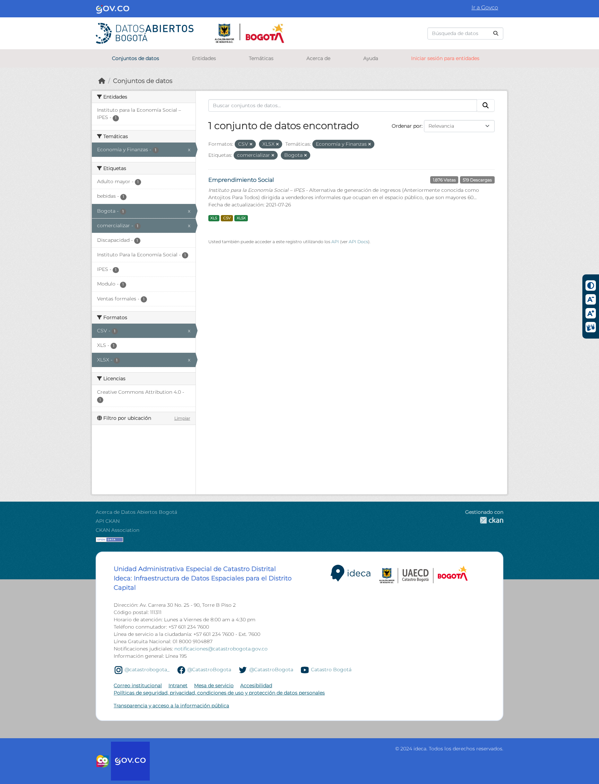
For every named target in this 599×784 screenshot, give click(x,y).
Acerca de (318, 58)
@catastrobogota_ (147, 669)
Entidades (204, 58)
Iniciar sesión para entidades (445, 58)
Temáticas (261, 58)
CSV (227, 218)
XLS (213, 218)
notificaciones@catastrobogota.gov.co (221, 649)
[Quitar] (251, 144)
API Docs (358, 241)
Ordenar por (407, 126)
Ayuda (370, 58)
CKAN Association (117, 530)
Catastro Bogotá (331, 669)
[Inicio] (101, 80)
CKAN (484, 520)
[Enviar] (496, 33)
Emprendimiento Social (241, 180)
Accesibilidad (256, 685)
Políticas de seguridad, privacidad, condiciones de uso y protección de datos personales (219, 693)
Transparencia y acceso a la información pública (171, 705)
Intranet (178, 685)
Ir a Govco (484, 7)
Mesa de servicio (214, 685)
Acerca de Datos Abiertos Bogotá (136, 512)
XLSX (241, 218)
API (335, 241)
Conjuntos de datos (135, 58)
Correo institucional (138, 685)
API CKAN (108, 521)
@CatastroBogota (209, 669)
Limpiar (182, 418)
